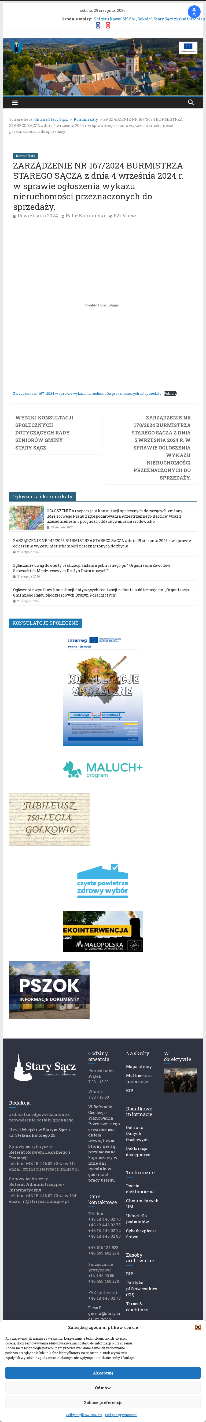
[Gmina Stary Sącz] (103, 42)
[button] (198, 1327)
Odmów (103, 1387)
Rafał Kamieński (85, 215)
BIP (129, 1090)
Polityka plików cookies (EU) (141, 1288)
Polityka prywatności (121, 1415)
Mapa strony (139, 1066)
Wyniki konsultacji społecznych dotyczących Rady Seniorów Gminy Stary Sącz (44, 432)
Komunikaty (25, 155)
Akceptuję (103, 1373)
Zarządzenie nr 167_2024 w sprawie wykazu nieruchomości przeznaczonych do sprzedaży (87, 393)
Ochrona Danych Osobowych (137, 1133)
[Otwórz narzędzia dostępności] (194, 11)
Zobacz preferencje (103, 1402)
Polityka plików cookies (84, 1415)
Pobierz (170, 393)
